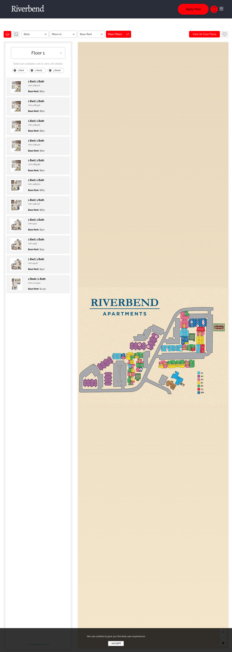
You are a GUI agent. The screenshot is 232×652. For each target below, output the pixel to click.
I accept (116, 643)
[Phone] (214, 9)
